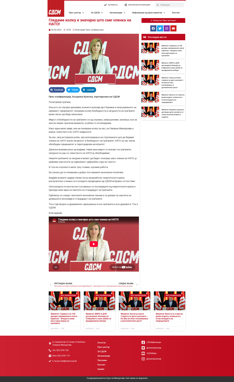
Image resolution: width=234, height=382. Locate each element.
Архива (101, 369)
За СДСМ (95, 12)
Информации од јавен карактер (147, 12)
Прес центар (75, 12)
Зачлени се (112, 5)
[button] (57, 90)
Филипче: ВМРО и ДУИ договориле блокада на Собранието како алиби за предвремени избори (98, 317)
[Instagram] (167, 28)
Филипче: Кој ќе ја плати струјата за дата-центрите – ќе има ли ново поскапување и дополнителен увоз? (172, 83)
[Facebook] (153, 28)
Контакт (176, 12)
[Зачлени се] (105, 5)
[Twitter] (160, 28)
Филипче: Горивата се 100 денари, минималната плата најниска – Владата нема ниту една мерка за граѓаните (172, 50)
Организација (116, 12)
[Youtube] (173, 28)
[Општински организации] (125, 5)
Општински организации (139, 5)
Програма (102, 360)
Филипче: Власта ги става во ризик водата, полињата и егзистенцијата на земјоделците (169, 317)
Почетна (102, 343)
